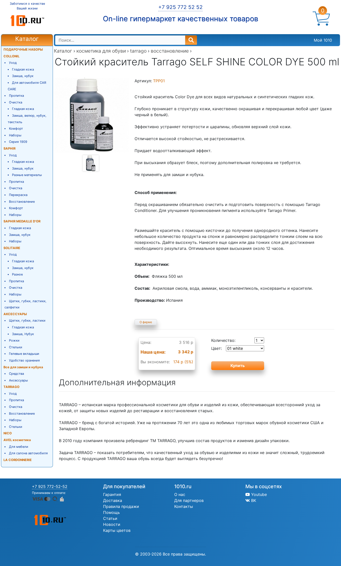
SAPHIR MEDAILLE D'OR (21, 221)
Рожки (14, 340)
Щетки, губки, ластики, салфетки (25, 304)
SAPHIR (9, 148)
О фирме (146, 322)
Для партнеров (189, 500)
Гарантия (112, 494)
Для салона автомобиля (28, 453)
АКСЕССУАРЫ (15, 314)
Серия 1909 (18, 142)
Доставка (112, 500)
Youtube (258, 494)
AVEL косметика (17, 440)
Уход (13, 63)
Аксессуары (18, 380)
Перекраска (18, 195)
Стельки (15, 347)
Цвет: (216, 348)
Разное (17, 274)
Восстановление (22, 201)
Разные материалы (27, 175)
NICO (7, 433)
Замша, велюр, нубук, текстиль (27, 119)
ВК (253, 500)
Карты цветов (117, 530)
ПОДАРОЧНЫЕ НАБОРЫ (23, 49)
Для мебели (18, 447)
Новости (111, 524)
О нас (179, 494)
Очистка (15, 102)
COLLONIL (11, 56)
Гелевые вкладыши (24, 354)
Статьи (110, 518)
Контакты (183, 506)
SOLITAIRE (11, 248)
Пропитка (16, 95)
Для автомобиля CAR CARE (27, 86)
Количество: (223, 340)
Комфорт (16, 128)
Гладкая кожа (23, 69)
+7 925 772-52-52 (49, 486)
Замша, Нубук (23, 334)
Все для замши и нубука (23, 367)
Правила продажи (121, 506)
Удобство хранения (24, 360)
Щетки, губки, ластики (27, 320)
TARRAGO (11, 387)
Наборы (15, 135)
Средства (16, 374)
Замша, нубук (22, 76)
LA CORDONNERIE (17, 460)
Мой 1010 (323, 40)
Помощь (111, 512)
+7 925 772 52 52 (180, 7)
